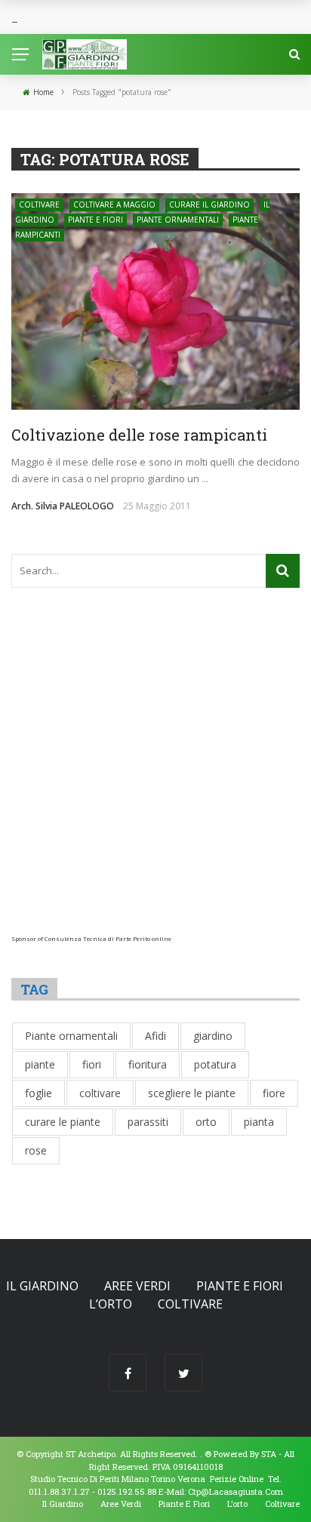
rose (36, 1150)
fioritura (147, 1064)
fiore (274, 1093)
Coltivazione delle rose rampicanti (139, 434)
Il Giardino (42, 1286)
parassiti (148, 1122)
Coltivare (39, 204)
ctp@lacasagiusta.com (235, 1491)
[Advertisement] (155, 779)
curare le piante (62, 1122)
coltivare (100, 1093)
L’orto (110, 1304)
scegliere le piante (192, 1093)
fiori (91, 1064)
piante (40, 1064)
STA (268, 1453)
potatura (215, 1064)
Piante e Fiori (95, 219)
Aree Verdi (137, 1286)
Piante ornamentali (178, 219)
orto (206, 1122)
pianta (259, 1122)
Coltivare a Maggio (114, 204)
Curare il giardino (209, 204)
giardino (212, 1036)
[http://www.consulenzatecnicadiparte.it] (203, 1453)
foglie (38, 1093)
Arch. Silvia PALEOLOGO (62, 506)
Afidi (155, 1036)
